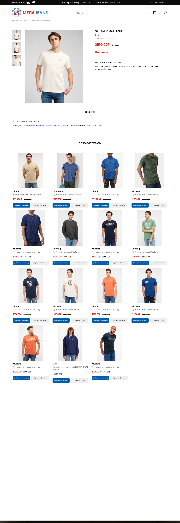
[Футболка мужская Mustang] (110, 170)
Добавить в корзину (21, 205)
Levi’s (55, 364)
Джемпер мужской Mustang (27, 195)
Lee (97, 35)
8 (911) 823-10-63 (19, 3)
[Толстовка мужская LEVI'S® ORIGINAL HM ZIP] (70, 343)
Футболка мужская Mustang (105, 195)
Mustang (17, 191)
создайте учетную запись (58, 126)
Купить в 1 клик (40, 205)
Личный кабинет (159, 2)
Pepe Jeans (58, 191)
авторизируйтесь (32, 126)
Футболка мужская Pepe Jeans (67, 195)
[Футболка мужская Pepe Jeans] (70, 170)
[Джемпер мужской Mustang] (31, 170)
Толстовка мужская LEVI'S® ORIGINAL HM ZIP (70, 368)
